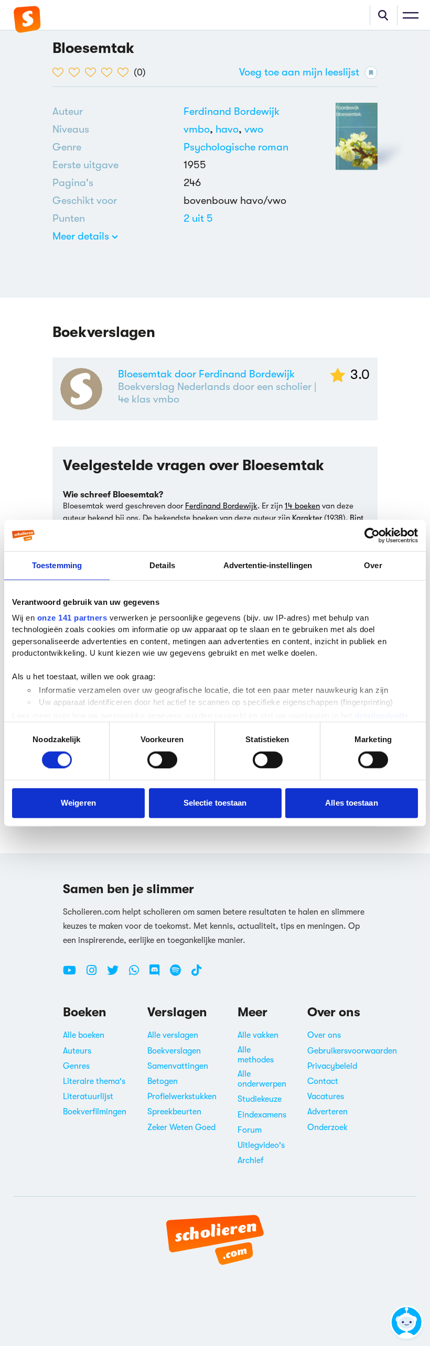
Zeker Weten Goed (181, 1127)
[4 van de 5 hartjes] (109, 72)
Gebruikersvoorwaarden (352, 1051)
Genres (76, 1066)
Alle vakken (258, 1035)
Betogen (162, 1081)
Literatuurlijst (88, 1096)
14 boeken (302, 506)
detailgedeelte (381, 715)
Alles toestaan (351, 802)
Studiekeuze (260, 1099)
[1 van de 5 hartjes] (60, 72)
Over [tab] (373, 565)
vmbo (200, 129)
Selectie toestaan (215, 802)
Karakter (307, 518)
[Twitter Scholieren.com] (116, 974)
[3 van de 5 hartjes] (93, 72)
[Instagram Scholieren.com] (95, 974)
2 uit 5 (198, 218)
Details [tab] (162, 565)
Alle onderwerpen (262, 1079)
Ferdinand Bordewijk (232, 111)
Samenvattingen (177, 1066)
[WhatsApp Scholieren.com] (138, 974)
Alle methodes (256, 1055)
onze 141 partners (72, 617)
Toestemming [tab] (57, 565)
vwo (253, 129)
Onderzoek (327, 1127)
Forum (250, 1130)
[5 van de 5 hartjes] (125, 72)
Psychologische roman (236, 147)
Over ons (324, 1035)
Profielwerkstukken (182, 1096)
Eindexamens (262, 1115)
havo (230, 129)
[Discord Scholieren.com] (158, 974)
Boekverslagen (174, 1051)
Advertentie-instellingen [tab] (267, 565)
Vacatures (325, 1096)
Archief (251, 1160)
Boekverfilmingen (94, 1111)
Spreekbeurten (174, 1111)
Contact (322, 1081)
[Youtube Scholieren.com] (73, 974)
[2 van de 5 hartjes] (77, 72)
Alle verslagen (172, 1035)
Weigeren (78, 802)
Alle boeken (83, 1035)
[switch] (162, 759)
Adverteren (327, 1111)
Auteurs (77, 1051)
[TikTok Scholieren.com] (196, 974)
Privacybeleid (332, 1066)
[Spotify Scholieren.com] (179, 974)
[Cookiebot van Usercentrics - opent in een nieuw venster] (372, 536)
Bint (356, 518)
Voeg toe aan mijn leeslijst (299, 72)
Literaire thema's (94, 1081)
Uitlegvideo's (261, 1145)
